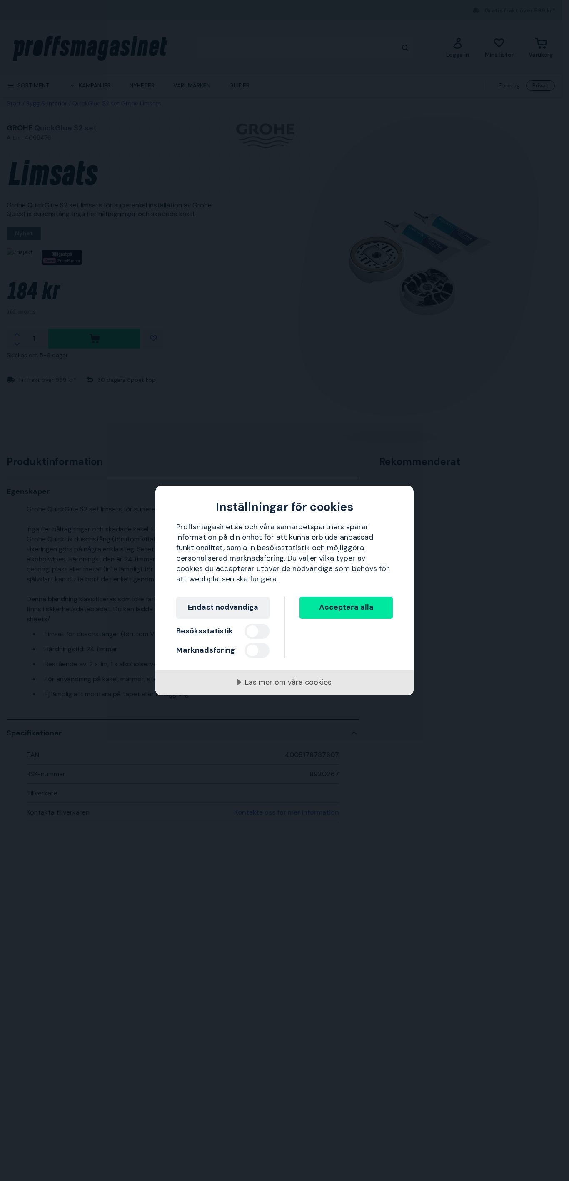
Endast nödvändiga (223, 607)
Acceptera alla (346, 607)
